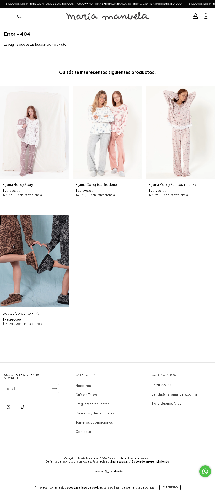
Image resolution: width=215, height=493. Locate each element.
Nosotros (83, 386)
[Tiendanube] (107, 472)
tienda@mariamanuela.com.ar (175, 394)
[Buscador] (19, 17)
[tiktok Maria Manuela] (22, 407)
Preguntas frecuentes (93, 404)
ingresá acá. (119, 461)
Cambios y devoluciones (95, 413)
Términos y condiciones (94, 422)
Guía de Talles (86, 395)
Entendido (170, 487)
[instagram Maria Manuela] (9, 407)
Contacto (83, 432)
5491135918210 (163, 385)
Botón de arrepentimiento (150, 461)
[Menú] (9, 17)
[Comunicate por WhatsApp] (205, 471)
